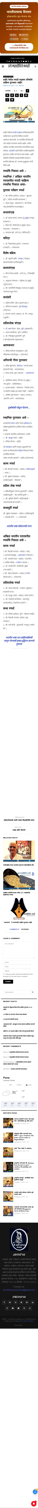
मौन (28, 573)
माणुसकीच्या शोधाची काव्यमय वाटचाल (19, 1052)
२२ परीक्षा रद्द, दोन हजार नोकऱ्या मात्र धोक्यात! (15, 1014)
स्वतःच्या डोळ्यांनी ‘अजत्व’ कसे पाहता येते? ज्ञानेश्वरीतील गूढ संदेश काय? (24, 1120)
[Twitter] (10, 1302)
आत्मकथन (30, 373)
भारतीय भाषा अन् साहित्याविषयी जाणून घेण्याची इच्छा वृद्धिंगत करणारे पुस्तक (19, 640)
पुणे (22, 328)
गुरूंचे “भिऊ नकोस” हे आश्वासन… (23, 1148)
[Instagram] (15, 1302)
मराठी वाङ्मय (17, 132)
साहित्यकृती (30, 469)
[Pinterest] (21, 1302)
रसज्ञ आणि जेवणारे (19, 830)
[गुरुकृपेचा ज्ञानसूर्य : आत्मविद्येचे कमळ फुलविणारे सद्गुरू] (8, 1182)
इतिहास (27, 423)
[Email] (18, 1308)
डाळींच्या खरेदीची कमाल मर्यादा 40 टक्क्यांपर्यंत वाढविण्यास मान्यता (16, 893)
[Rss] (24, 1308)
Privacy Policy (18, 1325)
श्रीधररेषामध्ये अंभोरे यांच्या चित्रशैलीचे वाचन (19, 820)
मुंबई (26, 218)
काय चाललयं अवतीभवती (8, 76)
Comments (14, 929)
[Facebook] (4, 1302)
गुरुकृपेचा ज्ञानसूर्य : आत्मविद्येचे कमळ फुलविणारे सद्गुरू (23, 1179)
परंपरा (12, 423)
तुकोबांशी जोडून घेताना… (19, 407)
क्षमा (9, 328)
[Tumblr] (7, 1308)
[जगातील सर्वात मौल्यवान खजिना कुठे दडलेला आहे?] (8, 1196)
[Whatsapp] (30, 1308)
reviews (25, 929)
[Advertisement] (19, 731)
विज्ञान (20, 450)
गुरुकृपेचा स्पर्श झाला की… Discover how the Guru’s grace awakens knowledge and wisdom (24, 1166)
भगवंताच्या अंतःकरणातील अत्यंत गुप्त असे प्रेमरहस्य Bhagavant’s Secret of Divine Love (24, 1209)
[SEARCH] (32, 992)
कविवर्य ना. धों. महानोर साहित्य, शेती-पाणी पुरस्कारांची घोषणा (18, 1031)
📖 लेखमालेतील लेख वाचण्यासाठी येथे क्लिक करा (19, 46)
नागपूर (20, 258)
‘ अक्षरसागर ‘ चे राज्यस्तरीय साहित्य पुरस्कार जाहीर (17, 922)
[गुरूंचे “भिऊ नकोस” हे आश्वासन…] (8, 1152)
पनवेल (18, 562)
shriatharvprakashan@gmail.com (19, 1290)
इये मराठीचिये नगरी (19, 66)
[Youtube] (12, 1308)
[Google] (27, 1302)
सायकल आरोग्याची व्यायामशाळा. (19, 1069)
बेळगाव (19, 365)
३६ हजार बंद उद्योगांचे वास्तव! (10, 1019)
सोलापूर (24, 306)
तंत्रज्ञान (9, 447)
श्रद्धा (10, 438)
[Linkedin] (32, 1302)
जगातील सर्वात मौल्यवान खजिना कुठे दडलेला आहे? (23, 1193)
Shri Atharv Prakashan (27, 1321)
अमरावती (21, 555)
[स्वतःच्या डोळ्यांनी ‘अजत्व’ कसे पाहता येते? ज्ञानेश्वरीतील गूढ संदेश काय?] (8, 1123)
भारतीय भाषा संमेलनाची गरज (19, 526)
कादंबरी (12, 151)
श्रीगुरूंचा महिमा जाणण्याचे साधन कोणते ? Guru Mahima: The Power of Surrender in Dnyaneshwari (24, 1136)
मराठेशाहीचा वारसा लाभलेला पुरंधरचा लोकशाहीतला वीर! (18, 865)
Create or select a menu (17, 58)
